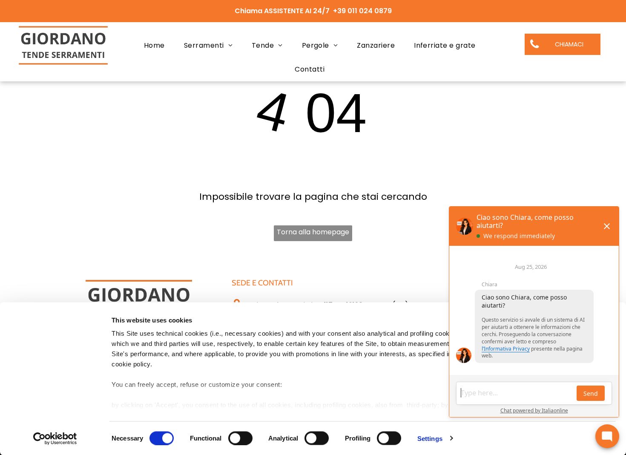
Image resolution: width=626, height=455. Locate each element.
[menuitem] (158, 46)
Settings (429, 438)
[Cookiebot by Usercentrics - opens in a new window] (55, 438)
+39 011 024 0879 (362, 11)
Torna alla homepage (313, 232)
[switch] (240, 438)
